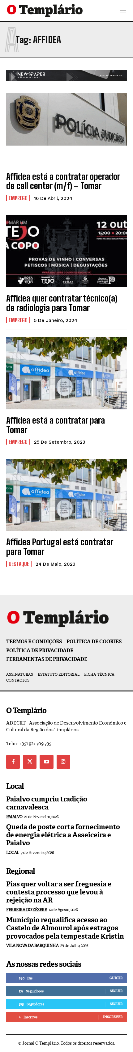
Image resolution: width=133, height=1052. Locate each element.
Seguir (116, 991)
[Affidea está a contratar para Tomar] (66, 373)
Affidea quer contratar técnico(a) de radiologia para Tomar (62, 303)
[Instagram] (63, 762)
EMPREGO (18, 198)
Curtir (115, 978)
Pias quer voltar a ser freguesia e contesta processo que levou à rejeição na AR (58, 892)
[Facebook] (13, 762)
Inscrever (112, 1017)
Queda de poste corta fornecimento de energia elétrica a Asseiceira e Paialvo (63, 835)
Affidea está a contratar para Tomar (55, 425)
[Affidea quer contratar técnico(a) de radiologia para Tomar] (66, 251)
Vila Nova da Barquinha (32, 945)
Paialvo (14, 816)
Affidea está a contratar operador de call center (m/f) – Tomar (63, 181)
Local (12, 852)
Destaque (19, 564)
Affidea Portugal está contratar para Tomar (59, 547)
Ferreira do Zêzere (26, 909)
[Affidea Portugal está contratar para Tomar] (66, 495)
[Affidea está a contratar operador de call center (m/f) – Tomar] (66, 129)
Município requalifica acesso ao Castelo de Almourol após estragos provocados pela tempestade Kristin (65, 928)
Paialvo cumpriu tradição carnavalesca (46, 803)
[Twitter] (29, 762)
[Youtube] (46, 762)
